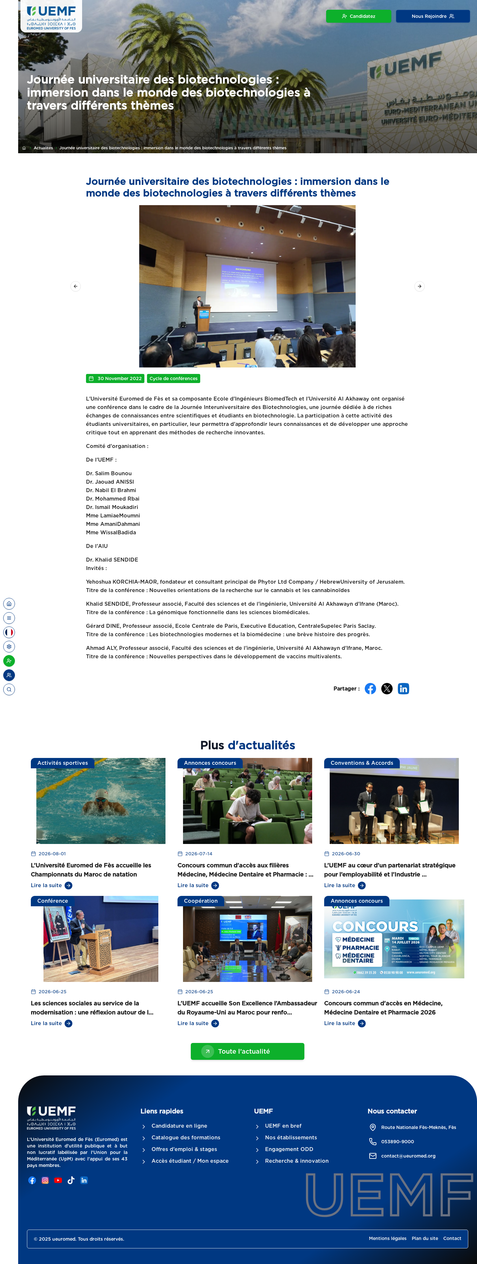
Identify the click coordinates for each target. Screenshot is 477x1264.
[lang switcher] (9, 618)
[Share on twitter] (387, 688)
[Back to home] (9, 604)
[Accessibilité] (9, 646)
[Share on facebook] (370, 688)
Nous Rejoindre (429, 16)
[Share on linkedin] (403, 688)
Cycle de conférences (174, 378)
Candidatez (362, 16)
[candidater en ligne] (9, 661)
